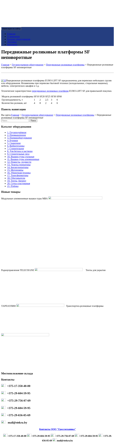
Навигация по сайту (11, 28)
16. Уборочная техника (19, 172)
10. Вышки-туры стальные (20, 156)
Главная (11, 34)
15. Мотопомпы (15, 170)
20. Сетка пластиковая (18, 183)
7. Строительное (15, 148)
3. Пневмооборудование (19, 138)
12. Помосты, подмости (19, 162)
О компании (13, 36)
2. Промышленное (16, 135)
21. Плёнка (12, 186)
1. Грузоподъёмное (16, 132)
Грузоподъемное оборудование (27, 64)
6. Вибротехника (15, 146)
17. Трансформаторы (17, 175)
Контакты (12, 44)
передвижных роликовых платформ (50, 91)
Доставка (12, 42)
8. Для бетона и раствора (19, 151)
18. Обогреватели (16, 178)
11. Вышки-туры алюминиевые (23, 159)
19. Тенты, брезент (16, 181)
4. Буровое (12, 140)
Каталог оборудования (18, 39)
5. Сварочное (14, 143)
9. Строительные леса (18, 154)
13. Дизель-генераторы (19, 164)
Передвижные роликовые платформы (65, 64)
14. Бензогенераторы (17, 167)
